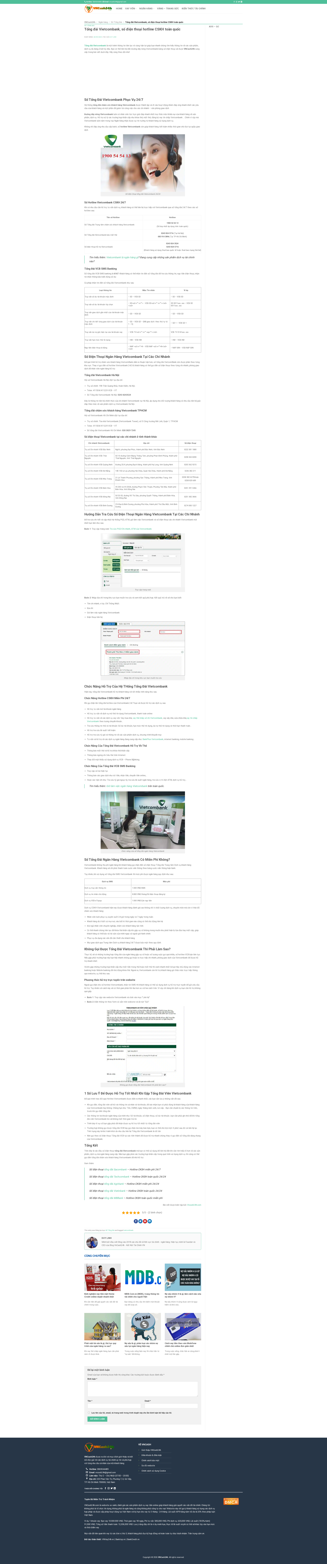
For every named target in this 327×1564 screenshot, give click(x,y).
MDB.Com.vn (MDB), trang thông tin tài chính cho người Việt (142, 1295)
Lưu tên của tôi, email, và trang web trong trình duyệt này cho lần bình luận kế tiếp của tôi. (131, 1413)
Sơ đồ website (148, 1465)
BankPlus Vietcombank (153, 739)
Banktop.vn (120, 1539)
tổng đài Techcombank (116, 1176)
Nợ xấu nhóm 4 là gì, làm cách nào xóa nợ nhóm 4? (183, 1295)
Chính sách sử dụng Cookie (154, 1471)
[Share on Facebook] (136, 1221)
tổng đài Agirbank (114, 1183)
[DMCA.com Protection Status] (231, 1501)
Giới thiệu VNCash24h (151, 1450)
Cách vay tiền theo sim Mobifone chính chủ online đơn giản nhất (180, 1344)
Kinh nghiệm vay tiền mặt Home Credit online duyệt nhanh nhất (99, 1295)
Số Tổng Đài (116, 22)
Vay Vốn (130, 8)
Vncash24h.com (194, 1205)
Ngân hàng (146, 8)
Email (148, 1401)
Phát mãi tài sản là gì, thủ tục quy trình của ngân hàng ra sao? (100, 1344)
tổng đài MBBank (113, 1198)
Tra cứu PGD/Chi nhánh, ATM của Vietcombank (131, 529)
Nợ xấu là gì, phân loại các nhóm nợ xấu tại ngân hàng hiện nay (141, 1344)
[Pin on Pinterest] (145, 1221)
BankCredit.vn (133, 1539)
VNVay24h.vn (108, 1539)
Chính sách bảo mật (150, 1460)
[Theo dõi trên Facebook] (234, 2)
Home (119, 8)
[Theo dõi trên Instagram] (236, 2)
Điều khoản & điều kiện (152, 1455)
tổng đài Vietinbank (114, 1190)
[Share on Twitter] (140, 1221)
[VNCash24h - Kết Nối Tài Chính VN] (98, 8)
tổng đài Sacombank (115, 1169)
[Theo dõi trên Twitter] (239, 2)
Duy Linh (112, 37)
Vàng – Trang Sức (168, 8)
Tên (89, 1401)
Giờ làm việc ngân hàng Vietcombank (126, 786)
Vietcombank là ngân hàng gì (122, 257)
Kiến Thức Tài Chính (194, 8)
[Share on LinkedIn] (150, 1221)
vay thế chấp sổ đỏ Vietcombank (147, 718)
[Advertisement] (142, 74)
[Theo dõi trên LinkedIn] (241, 2)
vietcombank (128, 1230)
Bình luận (92, 1379)
